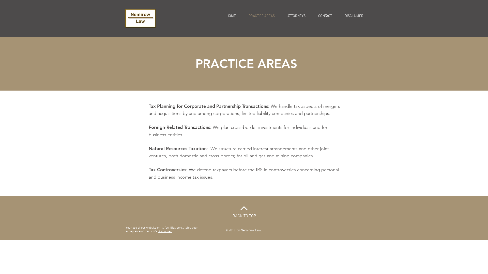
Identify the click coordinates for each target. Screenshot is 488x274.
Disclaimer (165, 231)
